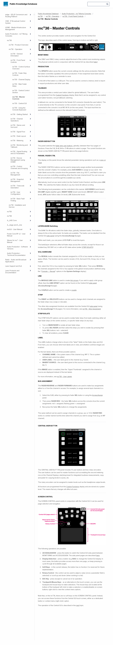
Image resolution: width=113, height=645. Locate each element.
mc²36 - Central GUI (19, 103)
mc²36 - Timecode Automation (17, 187)
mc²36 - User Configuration (15, 193)
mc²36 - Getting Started (19, 114)
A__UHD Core (12, 220)
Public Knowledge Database (23, 4)
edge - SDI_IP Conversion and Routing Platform (16, 15)
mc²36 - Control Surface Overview (21, 68)
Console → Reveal (48, 271)
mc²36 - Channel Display (21, 79)
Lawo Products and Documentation (12, 271)
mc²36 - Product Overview (18, 45)
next (77, 605)
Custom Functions (62, 95)
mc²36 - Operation (15, 49)
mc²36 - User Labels (64, 376)
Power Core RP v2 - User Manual (16, 235)
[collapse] (30, 60)
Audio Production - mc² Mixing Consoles (16, 35)
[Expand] (30, 14)
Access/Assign (97, 395)
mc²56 (9, 211)
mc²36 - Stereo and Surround (18, 126)
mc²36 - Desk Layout (18, 136)
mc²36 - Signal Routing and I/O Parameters (19, 152)
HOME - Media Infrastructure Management (15, 28)
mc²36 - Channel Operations (17, 120)
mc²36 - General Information (17, 55)
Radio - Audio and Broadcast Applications (15, 261)
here (98, 555)
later (95, 62)
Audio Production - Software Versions (17, 248)
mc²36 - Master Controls (18, 98)
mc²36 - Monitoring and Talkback (19, 146)
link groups (74, 280)
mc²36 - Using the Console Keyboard (19, 109)
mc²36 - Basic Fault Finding (17, 200)
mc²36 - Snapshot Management (17, 180)
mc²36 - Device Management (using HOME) (18, 160)
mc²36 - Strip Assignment (92, 309)
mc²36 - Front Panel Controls (18, 61)
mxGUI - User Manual (14, 229)
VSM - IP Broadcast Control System (15, 22)
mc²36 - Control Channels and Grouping (19, 167)
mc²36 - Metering (17, 140)
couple (73, 290)
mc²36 (9, 40)
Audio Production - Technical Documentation (16, 254)
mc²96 (9, 216)
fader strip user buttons (64, 146)
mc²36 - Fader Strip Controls (19, 74)
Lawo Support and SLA (13, 266)
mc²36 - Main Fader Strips (19, 85)
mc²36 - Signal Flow (18, 132)
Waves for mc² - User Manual (15, 241)
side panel (50, 236)
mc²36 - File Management (15, 174)
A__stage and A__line (14, 225)
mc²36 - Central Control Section (20, 91)
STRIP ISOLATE (87, 247)
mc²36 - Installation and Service (17, 206)
